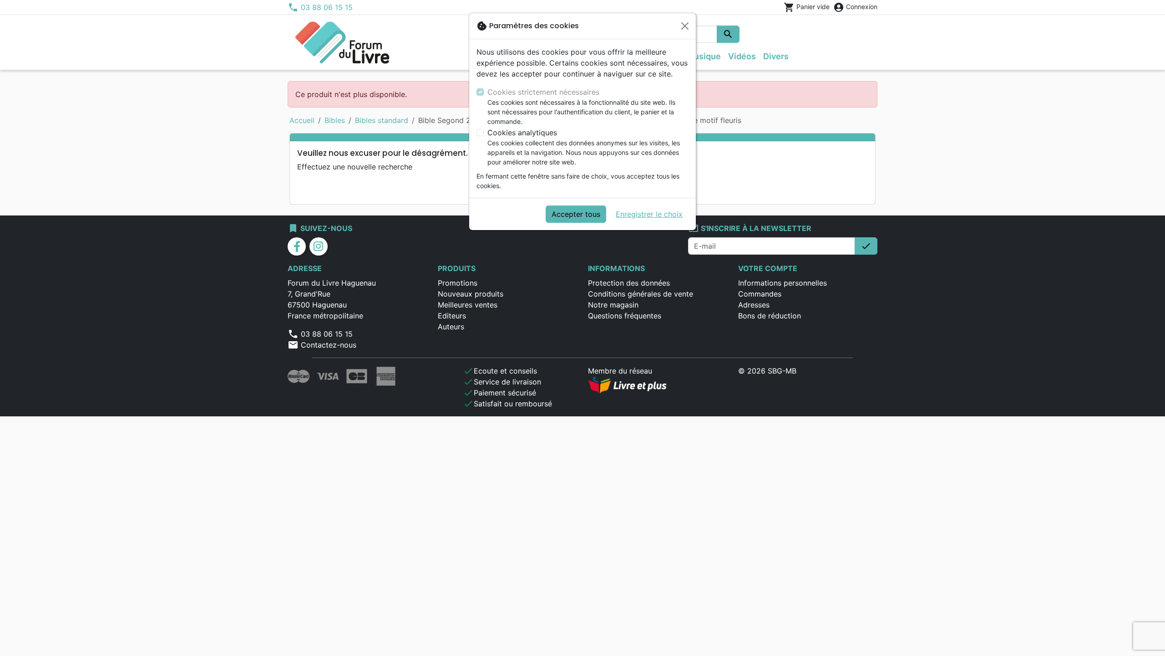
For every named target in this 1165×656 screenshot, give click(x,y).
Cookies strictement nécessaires (543, 92)
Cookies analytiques (522, 132)
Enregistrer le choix (649, 214)
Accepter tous (576, 214)
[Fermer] (685, 26)
